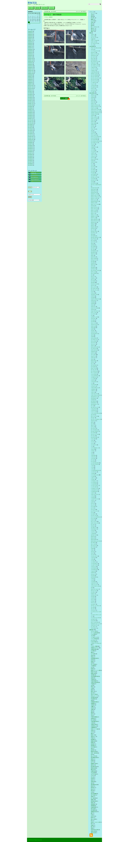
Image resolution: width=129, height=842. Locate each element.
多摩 (92, 700)
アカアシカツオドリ (95, 106)
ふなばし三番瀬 (94, 646)
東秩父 (92, 759)
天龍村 (92, 709)
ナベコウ (93, 459)
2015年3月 (30, 159)
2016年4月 (30, 148)
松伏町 (92, 760)
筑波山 (92, 802)
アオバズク (93, 102)
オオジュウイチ (94, 54)
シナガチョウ (94, 377)
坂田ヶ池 (93, 691)
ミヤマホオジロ (94, 569)
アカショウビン (94, 117)
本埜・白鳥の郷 (94, 753)
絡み (92, 23)
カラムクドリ (94, 260)
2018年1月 (30, 118)
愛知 (92, 733)
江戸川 (92, 775)
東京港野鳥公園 (94, 757)
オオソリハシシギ (94, 204)
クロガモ (93, 302)
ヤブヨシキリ (94, 595)
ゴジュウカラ (94, 341)
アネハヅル (93, 129)
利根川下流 (93, 671)
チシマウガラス (94, 429)
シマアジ (93, 380)
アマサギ (93, 132)
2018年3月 (30, 115)
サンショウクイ (94, 372)
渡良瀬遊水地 (94, 784)
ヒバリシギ (93, 509)
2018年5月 (30, 112)
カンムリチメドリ (94, 61)
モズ (92, 587)
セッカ (92, 405)
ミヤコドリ (93, 566)
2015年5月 (30, 157)
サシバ (92, 363)
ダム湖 (92, 635)
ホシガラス (93, 542)
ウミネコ (93, 172)
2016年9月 (30, 141)
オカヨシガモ (94, 226)
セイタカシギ (94, 401)
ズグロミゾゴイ (94, 73)
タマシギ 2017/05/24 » (81, 11)
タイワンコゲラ (94, 76)
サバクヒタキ (94, 365)
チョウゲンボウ (94, 437)
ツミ (92, 446)
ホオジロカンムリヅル (95, 541)
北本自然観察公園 (94, 676)
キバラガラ (93, 281)
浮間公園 (93, 781)
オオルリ (93, 223)
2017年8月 (30, 126)
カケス (92, 243)
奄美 (92, 711)
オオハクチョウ (94, 208)
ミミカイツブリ (94, 565)
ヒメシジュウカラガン (95, 517)
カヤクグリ (93, 257)
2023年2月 (30, 67)
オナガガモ (93, 235)
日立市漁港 (93, 747)
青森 (92, 828)
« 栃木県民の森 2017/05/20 (50, 11)
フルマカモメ (94, 529)
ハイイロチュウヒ (94, 475)
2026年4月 (30, 34)
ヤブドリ (93, 88)
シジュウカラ (94, 374)
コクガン (93, 330)
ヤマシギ (93, 599)
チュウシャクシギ (94, 434)
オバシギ (93, 240)
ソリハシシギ (94, 411)
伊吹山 (92, 656)
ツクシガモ (93, 438)
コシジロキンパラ (94, 64)
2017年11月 (30, 121)
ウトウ (92, 165)
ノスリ (92, 468)
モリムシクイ (94, 590)
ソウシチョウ (94, 408)
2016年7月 (30, 144)
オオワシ (93, 225)
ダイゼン (93, 417)
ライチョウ (93, 610)
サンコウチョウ (94, 371)
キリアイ (93, 285)
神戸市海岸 (93, 795)
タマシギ (93, 426)
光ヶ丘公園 (93, 664)
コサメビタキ (94, 338)
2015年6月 (30, 156)
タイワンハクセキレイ (95, 419)
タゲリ (92, 422)
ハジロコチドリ (94, 490)
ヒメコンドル (94, 515)
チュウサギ (93, 432)
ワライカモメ (94, 628)
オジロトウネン (94, 231)
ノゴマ (92, 465)
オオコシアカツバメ (95, 196)
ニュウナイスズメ (94, 464)
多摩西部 (93, 703)
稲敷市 (92, 799)
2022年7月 (30, 76)
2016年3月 (30, 150)
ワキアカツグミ (94, 625)
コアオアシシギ (94, 317)
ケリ (92, 315)
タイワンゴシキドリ (95, 78)
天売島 (92, 708)
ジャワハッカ (94, 69)
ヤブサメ (93, 593)
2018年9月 (30, 106)
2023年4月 (30, 64)
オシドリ (93, 229)
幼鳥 (92, 16)
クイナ (92, 291)
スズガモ (93, 399)
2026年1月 (30, 38)
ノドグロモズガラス (95, 470)
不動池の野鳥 (94, 649)
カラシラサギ (94, 258)
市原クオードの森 (94, 729)
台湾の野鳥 (91, 46)
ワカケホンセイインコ (95, 623)
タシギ (92, 423)
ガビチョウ (93, 253)
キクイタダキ (94, 273)
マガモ (92, 548)
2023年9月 (30, 62)
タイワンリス (94, 37)
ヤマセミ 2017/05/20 (52, 14)
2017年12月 (30, 120)
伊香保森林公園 (94, 658)
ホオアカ (93, 536)
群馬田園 (93, 805)
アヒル (92, 49)
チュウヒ (93, 435)
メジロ (92, 580)
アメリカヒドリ (94, 142)
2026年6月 (30, 31)
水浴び (92, 22)
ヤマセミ (46, 17)
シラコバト (93, 386)
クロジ (92, 305)
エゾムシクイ (94, 180)
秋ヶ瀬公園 (93, 798)
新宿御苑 (93, 739)
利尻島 (92, 668)
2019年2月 (30, 99)
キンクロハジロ (94, 288)
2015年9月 (30, 154)
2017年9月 (30, 124)
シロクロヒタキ (94, 72)
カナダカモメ (94, 250)
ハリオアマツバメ (94, 499)
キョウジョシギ (94, 284)
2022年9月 (30, 75)
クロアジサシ (94, 300)
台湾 (92, 685)
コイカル (93, 320)
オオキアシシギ (94, 193)
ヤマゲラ (93, 598)
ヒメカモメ (93, 514)
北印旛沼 (93, 674)
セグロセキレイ (94, 404)
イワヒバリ (93, 156)
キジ (92, 275)
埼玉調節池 (93, 698)
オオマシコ (93, 217)
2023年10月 (30, 61)
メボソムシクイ (94, 584)
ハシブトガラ (94, 487)
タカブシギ (93, 420)
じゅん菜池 (93, 634)
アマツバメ (93, 133)
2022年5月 (30, 79)
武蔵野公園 (93, 771)
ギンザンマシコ (94, 290)
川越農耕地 (93, 727)
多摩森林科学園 (94, 702)
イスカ (92, 148)
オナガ (92, 234)
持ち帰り (93, 17)
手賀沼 (92, 738)
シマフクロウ (94, 381)
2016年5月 (30, 147)
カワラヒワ (93, 269)
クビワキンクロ (94, 294)
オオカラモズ (94, 192)
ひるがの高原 (94, 641)
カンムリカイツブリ (95, 270)
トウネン (93, 450)
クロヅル (93, 309)
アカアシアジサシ (94, 105)
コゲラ (92, 335)
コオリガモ (93, 327)
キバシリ (93, 279)
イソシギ (93, 150)
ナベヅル (93, 461)
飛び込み (93, 30)
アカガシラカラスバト (95, 112)
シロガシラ (93, 70)
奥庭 (92, 712)
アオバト (93, 103)
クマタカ (93, 297)
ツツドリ (93, 441)
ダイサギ (93, 414)
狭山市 (92, 789)
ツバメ (92, 443)
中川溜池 (93, 650)
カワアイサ (93, 264)
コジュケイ (93, 342)
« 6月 (29, 24)
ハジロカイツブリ (94, 488)
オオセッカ (93, 202)
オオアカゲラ (94, 189)
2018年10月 (30, 105)
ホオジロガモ (94, 539)
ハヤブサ (93, 497)
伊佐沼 (92, 655)
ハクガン (93, 479)
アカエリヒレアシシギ (95, 111)
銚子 (92, 823)
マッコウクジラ (94, 43)
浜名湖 (92, 778)
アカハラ (93, 121)
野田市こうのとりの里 (95, 822)
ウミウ (92, 168)
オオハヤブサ (94, 211)
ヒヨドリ (93, 520)
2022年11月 (30, 72)
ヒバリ (92, 508)
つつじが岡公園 (94, 638)
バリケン (93, 500)
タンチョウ (93, 428)
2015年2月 (30, 160)
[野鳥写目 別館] (34, 177)
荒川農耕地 (93, 810)
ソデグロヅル (94, 410)
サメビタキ (93, 366)
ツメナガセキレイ (94, 447)
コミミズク (93, 354)
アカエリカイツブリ (95, 109)
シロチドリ (93, 390)
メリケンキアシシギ (95, 586)
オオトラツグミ (94, 207)
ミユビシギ (93, 571)
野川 (92, 820)
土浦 (92, 688)
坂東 (92, 689)
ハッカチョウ (94, 82)
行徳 (92, 814)
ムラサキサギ (94, 577)
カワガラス (93, 267)
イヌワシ (93, 153)
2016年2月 (30, 151)
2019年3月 (30, 97)
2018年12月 (30, 102)
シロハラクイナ (94, 393)
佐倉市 (92, 661)
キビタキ (93, 282)
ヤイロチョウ (94, 87)
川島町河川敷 (94, 724)
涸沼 (92, 783)
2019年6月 (30, 93)
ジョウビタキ (94, 384)
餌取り (92, 31)
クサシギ (93, 293)
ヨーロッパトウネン (95, 605)
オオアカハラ (94, 190)
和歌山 (92, 686)
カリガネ (93, 261)
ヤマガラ (93, 596)
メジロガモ (93, 581)
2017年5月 (30, 130)
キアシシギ (93, 272)
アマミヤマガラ (94, 138)
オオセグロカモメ (94, 201)
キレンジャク (94, 287)
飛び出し (93, 28)
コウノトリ (93, 323)
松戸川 (92, 762)
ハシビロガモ (94, 484)
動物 (90, 32)
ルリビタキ (93, 620)
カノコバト (93, 57)
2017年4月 (30, 132)
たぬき (92, 39)
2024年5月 (30, 50)
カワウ (92, 266)
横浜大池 (93, 769)
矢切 (92, 792)
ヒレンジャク (94, 521)
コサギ (92, 336)
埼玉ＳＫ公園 (94, 694)
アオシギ (93, 100)
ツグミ (92, 440)
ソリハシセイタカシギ (95, 413)
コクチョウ (93, 332)
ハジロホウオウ (94, 491)
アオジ (92, 99)
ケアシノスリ (94, 312)
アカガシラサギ (94, 114)
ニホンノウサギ (94, 40)
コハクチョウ (94, 348)
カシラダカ (93, 246)
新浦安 (92, 742)
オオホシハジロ (94, 216)
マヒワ (92, 553)
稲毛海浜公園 (94, 801)
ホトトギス (93, 547)
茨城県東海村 (94, 807)
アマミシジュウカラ (95, 136)
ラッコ (92, 45)
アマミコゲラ (94, 135)
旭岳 (92, 748)
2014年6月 (30, 163)
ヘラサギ (93, 533)
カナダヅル (93, 252)
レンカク (93, 91)
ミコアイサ (93, 557)
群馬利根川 (93, 804)
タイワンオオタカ (94, 75)
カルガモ (93, 263)
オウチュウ (93, 52)
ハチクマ (93, 493)
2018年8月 (30, 108)
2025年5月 (30, 41)
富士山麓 (93, 720)
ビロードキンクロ (94, 523)
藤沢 (92, 813)
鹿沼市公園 (93, 832)
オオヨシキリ (94, 222)
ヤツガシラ (93, 592)
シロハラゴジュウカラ (95, 395)
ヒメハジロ (93, 518)
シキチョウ (93, 67)
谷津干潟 (93, 816)
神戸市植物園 (94, 793)
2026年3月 (30, 35)
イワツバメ (93, 154)
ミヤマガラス (94, 568)
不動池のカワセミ (94, 647)
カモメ (92, 255)
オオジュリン (94, 199)
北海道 (92, 677)
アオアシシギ (94, 94)
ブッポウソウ (94, 527)
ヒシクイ (93, 505)
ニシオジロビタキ (94, 463)
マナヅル (93, 551)
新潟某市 (93, 744)
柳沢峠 (92, 765)
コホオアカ (93, 351)
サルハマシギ (94, 368)
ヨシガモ (93, 607)
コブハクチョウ (94, 350)
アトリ (92, 127)
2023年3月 (30, 65)
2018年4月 (30, 114)
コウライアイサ (94, 324)
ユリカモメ (93, 604)
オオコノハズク (94, 198)
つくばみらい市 (94, 637)
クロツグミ (93, 306)
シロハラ (93, 392)
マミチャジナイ (94, 556)
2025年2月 (30, 44)
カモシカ (93, 36)
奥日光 (92, 714)
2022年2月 (30, 82)
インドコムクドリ (94, 51)
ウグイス (93, 157)
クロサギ (93, 303)
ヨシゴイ (93, 608)
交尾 (92, 14)
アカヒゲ (93, 124)
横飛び (92, 19)
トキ (92, 452)
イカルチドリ (94, 147)
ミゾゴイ (93, 560)
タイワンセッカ (94, 79)
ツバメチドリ (94, 444)
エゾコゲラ (93, 175)
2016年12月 (30, 136)
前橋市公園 (93, 673)
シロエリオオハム (94, 387)
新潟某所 (93, 745)
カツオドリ (93, 248)
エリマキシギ (94, 183)
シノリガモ (93, 378)
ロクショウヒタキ (94, 622)
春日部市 (93, 750)
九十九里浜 (93, 653)
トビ (92, 453)
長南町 (92, 825)
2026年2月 (30, 37)
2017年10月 (30, 123)
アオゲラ (93, 96)
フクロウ (93, 526)
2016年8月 (30, 142)
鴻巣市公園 (93, 831)
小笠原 (92, 723)
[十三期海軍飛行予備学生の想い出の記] (34, 173)
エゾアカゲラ (94, 174)
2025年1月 (30, 46)
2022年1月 (30, 84)
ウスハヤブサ (94, 159)
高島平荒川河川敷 (94, 829)
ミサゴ (92, 559)
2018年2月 (30, 117)
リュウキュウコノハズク (96, 611)
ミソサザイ (93, 562)
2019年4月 (30, 96)
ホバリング (93, 13)
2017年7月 (30, 127)
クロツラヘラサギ (94, 308)
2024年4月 (30, 52)
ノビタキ (93, 473)
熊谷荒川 (93, 787)
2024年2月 (30, 55)
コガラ (92, 329)
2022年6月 (30, 78)
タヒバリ (93, 425)
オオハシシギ (94, 210)
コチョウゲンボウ (94, 347)
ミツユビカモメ (94, 563)
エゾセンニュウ (94, 177)
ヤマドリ (93, 602)
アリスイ (93, 144)
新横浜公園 (93, 741)
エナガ (92, 181)
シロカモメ (93, 389)
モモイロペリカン (94, 589)
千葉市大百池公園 (94, 682)
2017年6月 (30, 129)
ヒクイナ (93, 503)
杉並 (92, 754)
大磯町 (92, 706)
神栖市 (92, 796)
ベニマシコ (93, 532)
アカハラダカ (94, 123)
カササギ (93, 245)
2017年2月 (30, 133)
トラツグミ (93, 456)
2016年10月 (30, 139)
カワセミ (52, 8)
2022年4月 (30, 81)
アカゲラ (93, 115)
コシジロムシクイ (94, 66)
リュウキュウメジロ (95, 617)
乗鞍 (92, 652)
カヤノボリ (93, 58)
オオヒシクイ (94, 214)
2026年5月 (30, 32)
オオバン (93, 213)
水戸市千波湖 (94, 774)
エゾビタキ (93, 178)
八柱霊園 (93, 665)
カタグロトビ (94, 55)
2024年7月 (30, 47)
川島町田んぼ (94, 726)
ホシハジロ (93, 544)
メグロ (92, 578)
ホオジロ (93, 538)
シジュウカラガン (94, 375)
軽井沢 (92, 817)
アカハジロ (93, 120)
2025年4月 (30, 43)
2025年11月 (30, 40)
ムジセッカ (93, 574)
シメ (92, 383)
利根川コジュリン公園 (95, 670)
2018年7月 (30, 109)
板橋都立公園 (94, 763)
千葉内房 (93, 679)
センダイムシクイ (94, 407)
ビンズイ (93, 524)
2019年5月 (30, 94)
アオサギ (93, 97)
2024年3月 (30, 53)
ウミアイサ (93, 166)
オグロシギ (93, 228)
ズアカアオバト (94, 396)
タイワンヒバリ (94, 81)
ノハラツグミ (94, 471)
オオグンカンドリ (94, 195)
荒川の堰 (93, 808)
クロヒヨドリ (94, 63)
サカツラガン (94, 360)
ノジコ (92, 467)
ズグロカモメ (94, 398)
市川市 (92, 732)
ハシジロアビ (94, 482)
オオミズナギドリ (94, 219)
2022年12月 (30, 70)
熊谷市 (92, 786)
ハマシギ (93, 496)
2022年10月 (30, 73)
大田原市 (51, 17)
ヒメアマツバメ (94, 511)
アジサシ (93, 126)
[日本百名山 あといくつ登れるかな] (34, 179)
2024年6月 (30, 49)
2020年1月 (30, 90)
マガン (92, 550)
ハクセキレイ (94, 480)
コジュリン (93, 344)
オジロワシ (93, 232)
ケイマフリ (93, 314)
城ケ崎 (92, 693)
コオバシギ (93, 326)
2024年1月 (30, 57)
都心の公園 (93, 819)
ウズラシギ (93, 162)
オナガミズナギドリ (95, 237)
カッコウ (93, 249)
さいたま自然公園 (94, 632)
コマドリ (93, 353)
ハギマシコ (93, 478)
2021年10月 (30, 88)
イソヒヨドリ (94, 151)
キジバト (93, 276)
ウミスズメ (93, 171)
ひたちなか (93, 640)
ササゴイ (93, 362)
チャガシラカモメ (94, 431)
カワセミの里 (94, 631)
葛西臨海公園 (94, 811)
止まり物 (93, 20)
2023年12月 (30, 58)
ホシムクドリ (94, 545)
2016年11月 (30, 138)
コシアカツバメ (94, 339)
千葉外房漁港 (94, 681)
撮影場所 (37, 8)
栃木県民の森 (94, 766)
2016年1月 (30, 153)
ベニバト (93, 84)
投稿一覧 (31, 8)
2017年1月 (30, 135)
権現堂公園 (93, 768)
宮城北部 (93, 718)
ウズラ (92, 160)
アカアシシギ (94, 108)
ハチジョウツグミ (94, 494)
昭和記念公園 (94, 751)
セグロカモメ (94, 402)
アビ (92, 130)
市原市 (92, 730)
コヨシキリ (93, 357)
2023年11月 (30, 60)
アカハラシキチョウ (95, 48)
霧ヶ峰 (92, 826)
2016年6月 (30, 145)
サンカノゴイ (94, 369)
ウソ (92, 163)
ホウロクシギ (94, 535)
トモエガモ (93, 455)
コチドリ (93, 345)
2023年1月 (30, 69)
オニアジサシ (94, 238)
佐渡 (92, 662)
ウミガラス (93, 169)
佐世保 (92, 659)
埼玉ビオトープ (94, 696)
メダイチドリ (94, 583)
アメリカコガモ (94, 139)
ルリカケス (93, 619)
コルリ (92, 359)
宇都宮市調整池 (94, 717)
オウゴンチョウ (94, 187)
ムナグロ (93, 575)
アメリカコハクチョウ (95, 141)
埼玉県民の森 (94, 697)
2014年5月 (30, 165)
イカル (92, 145)
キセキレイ (93, 278)
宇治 (92, 715)
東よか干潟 (93, 756)
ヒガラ (92, 502)
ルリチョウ (93, 90)
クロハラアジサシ (94, 311)
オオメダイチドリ (94, 220)
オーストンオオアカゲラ (96, 184)
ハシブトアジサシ (94, 485)
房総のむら (93, 736)
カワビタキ (93, 60)
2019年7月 (30, 91)
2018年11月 (30, 103)
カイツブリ (93, 241)
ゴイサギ (93, 321)
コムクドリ (93, 356)
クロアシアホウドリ (95, 299)
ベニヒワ (93, 530)
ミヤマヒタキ (94, 85)
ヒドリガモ (93, 506)
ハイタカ (93, 476)
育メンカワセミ (94, 27)
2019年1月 (30, 100)
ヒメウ (92, 512)
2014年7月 (30, 162)
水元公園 (93, 772)
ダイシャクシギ (94, 416)
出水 (92, 667)
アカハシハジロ (94, 118)
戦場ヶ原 (93, 735)
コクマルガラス (94, 333)
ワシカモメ (93, 626)
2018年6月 (30, 111)
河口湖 (92, 777)
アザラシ (93, 34)
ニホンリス (93, 42)
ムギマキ (93, 572)
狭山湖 (92, 790)
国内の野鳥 (44, 8)
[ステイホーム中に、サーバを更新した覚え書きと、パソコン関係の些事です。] (34, 181)
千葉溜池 (93, 683)
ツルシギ (93, 449)
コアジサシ (93, 318)
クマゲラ (93, 296)
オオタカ (93, 205)
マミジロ (93, 554)
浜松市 (92, 780)
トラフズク (93, 458)
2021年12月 (30, 85)
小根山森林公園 (94, 721)
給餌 (92, 25)
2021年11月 (30, 87)
